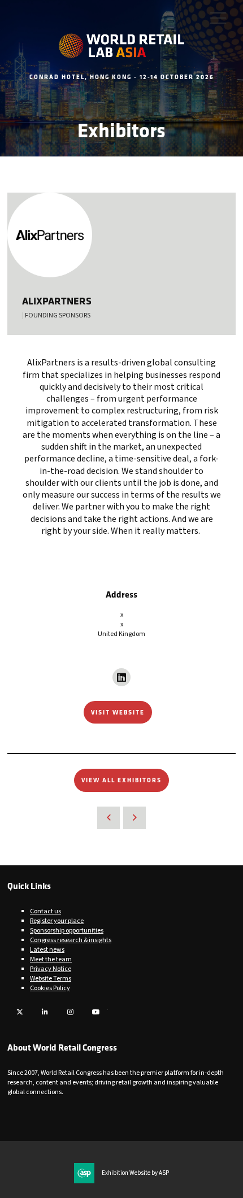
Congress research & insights (70, 940)
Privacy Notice (50, 969)
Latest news (47, 950)
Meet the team (51, 959)
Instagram (70, 1012)
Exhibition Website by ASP (135, 1173)
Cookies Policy (50, 988)
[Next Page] (134, 818)
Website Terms (50, 978)
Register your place (57, 921)
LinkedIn (45, 1012)
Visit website (118, 712)
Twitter (19, 1012)
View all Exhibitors (121, 780)
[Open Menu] (218, 17)
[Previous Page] (108, 818)
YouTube (96, 1012)
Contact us (45, 911)
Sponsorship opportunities (66, 930)
